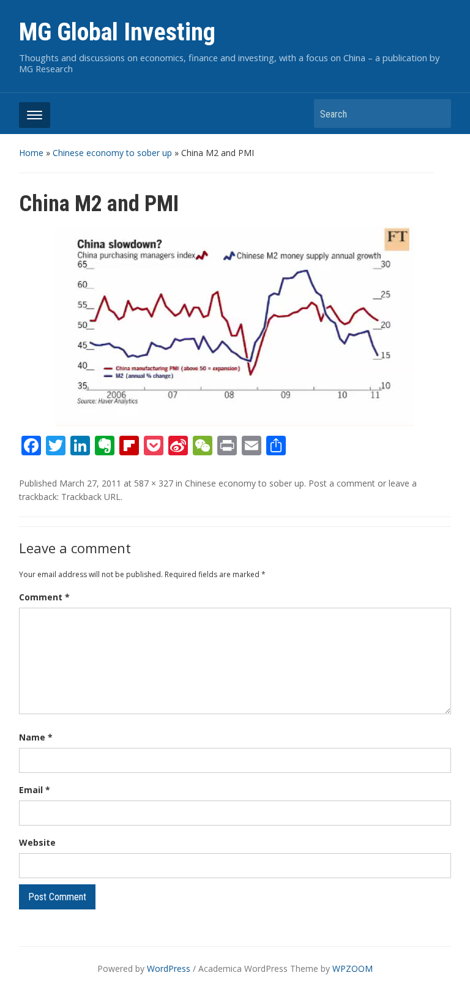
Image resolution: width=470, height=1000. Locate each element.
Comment (44, 597)
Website (37, 842)
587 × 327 (153, 483)
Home (31, 153)
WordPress (168, 968)
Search (436, 113)
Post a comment (341, 483)
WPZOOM (352, 968)
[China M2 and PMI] (234, 325)
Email (34, 790)
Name (36, 737)
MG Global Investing (117, 32)
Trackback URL (91, 496)
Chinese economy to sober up (112, 153)
